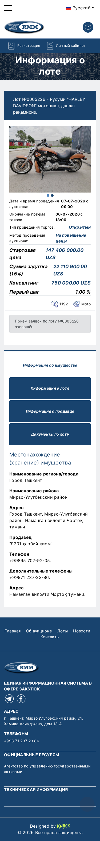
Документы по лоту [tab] (50, 434)
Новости (81, 630)
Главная (13, 630)
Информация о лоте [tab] (50, 388)
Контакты (50, 636)
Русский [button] (82, 7)
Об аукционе (39, 630)
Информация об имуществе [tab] (50, 365)
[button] (48, 195)
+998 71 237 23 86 (21, 741)
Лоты (62, 630)
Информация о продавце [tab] (50, 411)
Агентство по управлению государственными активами (47, 769)
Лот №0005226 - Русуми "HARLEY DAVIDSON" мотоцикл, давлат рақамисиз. (49, 106)
